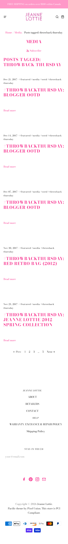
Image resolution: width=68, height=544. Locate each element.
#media (35, 79)
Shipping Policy (36, 431)
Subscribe (35, 50)
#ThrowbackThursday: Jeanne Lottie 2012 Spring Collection (33, 320)
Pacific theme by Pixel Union (24, 508)
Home (8, 32)
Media (18, 32)
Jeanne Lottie (44, 504)
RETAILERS (32, 404)
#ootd (43, 79)
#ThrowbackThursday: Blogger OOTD (33, 92)
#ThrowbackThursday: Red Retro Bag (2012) (33, 261)
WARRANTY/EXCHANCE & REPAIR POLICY (35, 424)
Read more (9, 110)
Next (49, 352)
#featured (25, 79)
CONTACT (32, 411)
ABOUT (32, 397)
